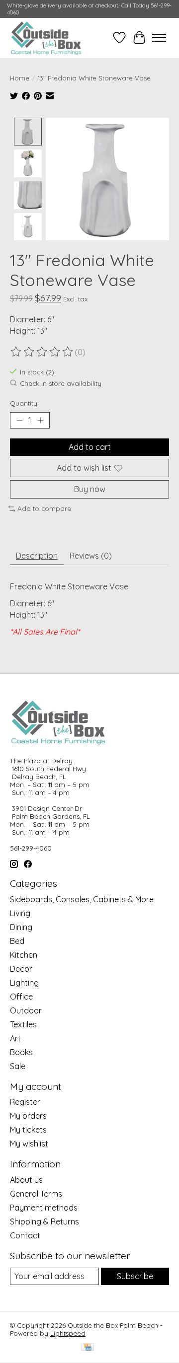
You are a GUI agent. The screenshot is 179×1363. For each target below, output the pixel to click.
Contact (25, 1235)
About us (26, 1180)
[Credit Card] (88, 1348)
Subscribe (135, 1276)
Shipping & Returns (44, 1221)
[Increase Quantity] (40, 420)
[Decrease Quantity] (19, 420)
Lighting (24, 983)
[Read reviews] (42, 352)
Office (21, 997)
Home (19, 78)
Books (21, 1052)
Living (20, 913)
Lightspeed (68, 1333)
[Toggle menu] (159, 38)
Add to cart (90, 447)
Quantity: (24, 403)
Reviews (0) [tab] (91, 556)
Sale (17, 1066)
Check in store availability (60, 383)
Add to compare (44, 508)
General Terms (36, 1194)
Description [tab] (37, 556)
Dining (21, 927)
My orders (28, 1116)
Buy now (89, 489)
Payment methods (44, 1208)
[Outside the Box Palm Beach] (46, 38)
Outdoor (26, 1010)
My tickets (28, 1130)
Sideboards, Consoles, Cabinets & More (82, 899)
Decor (21, 969)
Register (25, 1102)
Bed (17, 941)
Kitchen (23, 955)
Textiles (23, 1024)
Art (15, 1038)
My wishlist (29, 1143)
